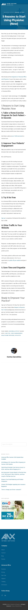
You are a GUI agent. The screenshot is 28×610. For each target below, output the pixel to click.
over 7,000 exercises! (17, 136)
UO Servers (4, 585)
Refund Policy (18, 606)
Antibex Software (8, 4)
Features (3, 569)
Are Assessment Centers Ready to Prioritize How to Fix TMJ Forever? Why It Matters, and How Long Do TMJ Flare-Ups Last (13, 474)
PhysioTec (18, 335)
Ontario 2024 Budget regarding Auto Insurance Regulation (13, 485)
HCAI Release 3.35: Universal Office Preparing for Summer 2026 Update (13, 463)
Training (3, 582)
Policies (3, 559)
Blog (2, 556)
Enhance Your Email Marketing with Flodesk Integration (12, 480)
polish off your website (15, 260)
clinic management (16, 333)
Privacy (13, 606)
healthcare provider (7, 335)
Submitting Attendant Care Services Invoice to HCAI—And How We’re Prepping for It (13, 468)
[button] (25, 4)
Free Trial (3, 575)
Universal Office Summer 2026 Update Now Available (12, 458)
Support (3, 579)
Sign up (3, 218)
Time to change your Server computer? (11, 490)
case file (7, 333)
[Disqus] (14, 384)
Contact (3, 553)
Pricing (3, 572)
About (3, 550)
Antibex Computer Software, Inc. (13, 604)
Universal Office (9, 12)
